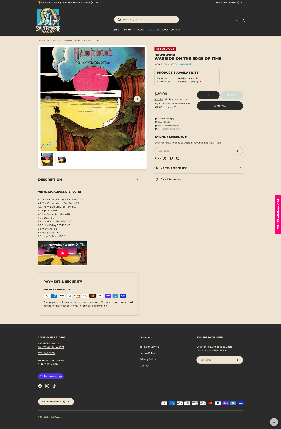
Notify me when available (277, 214)
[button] (243, 20)
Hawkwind (185, 63)
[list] (92, 99)
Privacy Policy (148, 359)
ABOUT (164, 30)
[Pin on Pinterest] (177, 158)
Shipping (158, 99)
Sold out (231, 95)
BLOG (140, 30)
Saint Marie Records (53, 417)
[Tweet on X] (164, 158)
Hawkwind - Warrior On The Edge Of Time (81, 40)
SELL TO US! (153, 30)
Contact (144, 365)
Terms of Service (149, 346)
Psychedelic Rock (53, 40)
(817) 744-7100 (46, 353)
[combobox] (146, 19)
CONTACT (175, 30)
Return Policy (147, 353)
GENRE (116, 30)
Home (40, 40)
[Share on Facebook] (171, 158)
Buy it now (220, 105)
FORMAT (128, 30)
